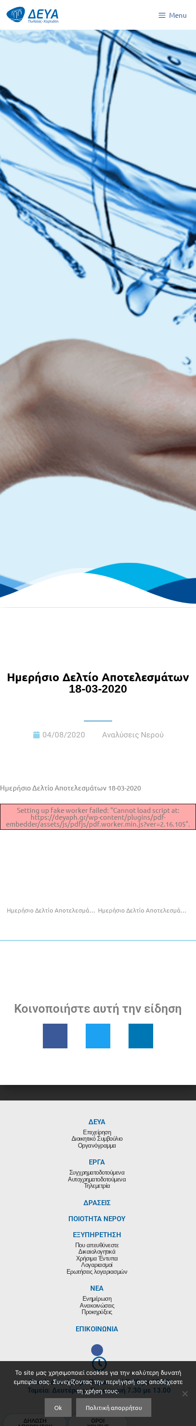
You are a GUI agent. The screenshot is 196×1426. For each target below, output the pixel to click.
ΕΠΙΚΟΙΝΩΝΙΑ (97, 1329)
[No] (184, 1393)
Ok (58, 1407)
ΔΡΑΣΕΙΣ (97, 1203)
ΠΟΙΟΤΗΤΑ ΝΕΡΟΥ (96, 1219)
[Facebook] (97, 1350)
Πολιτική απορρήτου (114, 1407)
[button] (55, 1036)
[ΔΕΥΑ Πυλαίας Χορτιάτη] (32, 15)
